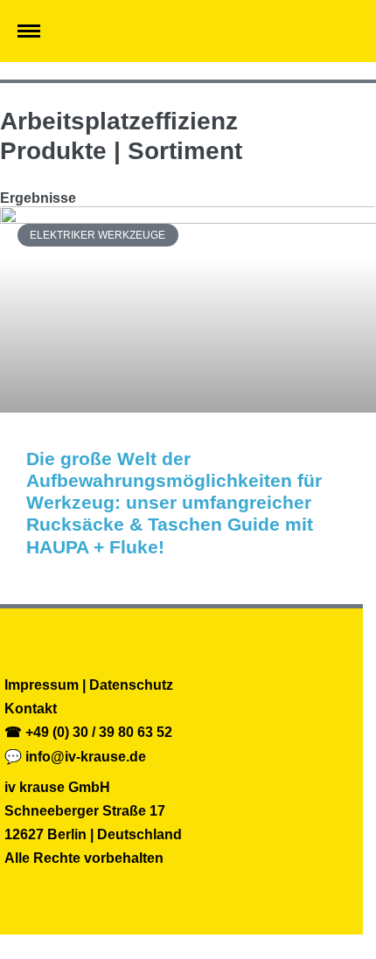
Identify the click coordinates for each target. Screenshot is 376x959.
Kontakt (30, 708)
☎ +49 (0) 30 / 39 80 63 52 (88, 732)
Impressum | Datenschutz (88, 685)
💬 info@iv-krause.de (75, 756)
